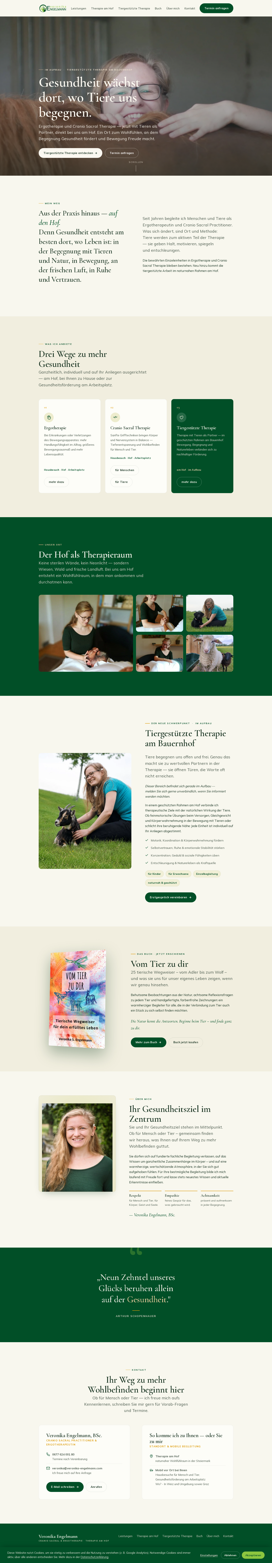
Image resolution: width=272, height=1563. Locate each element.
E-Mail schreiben (65, 1487)
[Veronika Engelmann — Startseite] (53, 8)
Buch (158, 8)
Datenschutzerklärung (94, 1557)
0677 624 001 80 (63, 1454)
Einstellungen (209, 1555)
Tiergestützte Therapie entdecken (70, 153)
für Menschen (124, 470)
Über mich (173, 8)
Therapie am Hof (102, 8)
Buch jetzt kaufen (185, 1042)
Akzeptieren (253, 1555)
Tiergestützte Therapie (134, 8)
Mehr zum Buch (149, 1042)
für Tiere (121, 482)
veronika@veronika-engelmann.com (77, 1468)
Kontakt (189, 8)
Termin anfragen (216, 8)
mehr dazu (56, 482)
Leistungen (78, 8)
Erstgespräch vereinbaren (171, 897)
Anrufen (96, 1487)
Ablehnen (230, 1555)
